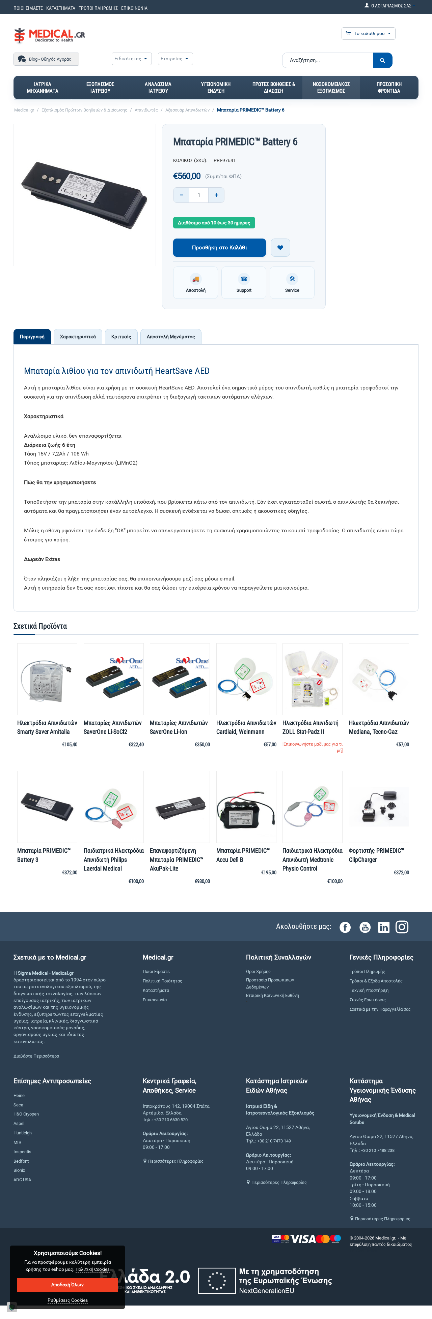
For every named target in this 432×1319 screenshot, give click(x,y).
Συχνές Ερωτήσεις (368, 999)
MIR (17, 1142)
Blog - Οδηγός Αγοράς (50, 59)
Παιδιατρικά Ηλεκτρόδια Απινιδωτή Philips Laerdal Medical (114, 859)
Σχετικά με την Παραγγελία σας (380, 1009)
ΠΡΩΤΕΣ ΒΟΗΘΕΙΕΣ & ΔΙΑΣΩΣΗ (273, 87)
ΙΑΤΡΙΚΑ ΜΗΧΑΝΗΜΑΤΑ (42, 87)
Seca (18, 1104)
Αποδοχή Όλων (67, 1284)
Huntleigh (23, 1132)
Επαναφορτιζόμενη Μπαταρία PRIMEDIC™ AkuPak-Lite (177, 859)
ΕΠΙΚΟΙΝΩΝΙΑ (134, 8)
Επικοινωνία (155, 999)
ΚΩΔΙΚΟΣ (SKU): (190, 160)
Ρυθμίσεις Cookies (68, 1300)
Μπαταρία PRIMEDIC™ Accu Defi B (243, 855)
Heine (19, 1095)
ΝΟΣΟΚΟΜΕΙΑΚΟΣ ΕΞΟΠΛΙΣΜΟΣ (331, 87)
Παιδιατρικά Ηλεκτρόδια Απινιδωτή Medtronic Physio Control (312, 859)
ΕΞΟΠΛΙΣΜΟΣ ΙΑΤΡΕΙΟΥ (100, 87)
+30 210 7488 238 (378, 1150)
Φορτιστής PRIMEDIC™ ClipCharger (376, 855)
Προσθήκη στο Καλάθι (219, 247)
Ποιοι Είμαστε (156, 971)
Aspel (19, 1123)
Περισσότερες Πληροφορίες (175, 1161)
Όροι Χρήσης (258, 971)
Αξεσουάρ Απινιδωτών (187, 110)
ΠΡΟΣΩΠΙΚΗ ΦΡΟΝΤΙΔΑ (389, 87)
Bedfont (21, 1161)
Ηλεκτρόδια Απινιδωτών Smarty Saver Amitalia (47, 727)
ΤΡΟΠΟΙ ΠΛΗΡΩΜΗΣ (98, 8)
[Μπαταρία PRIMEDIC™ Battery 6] (85, 195)
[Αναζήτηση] (383, 60)
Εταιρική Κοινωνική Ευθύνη (272, 995)
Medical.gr (24, 110)
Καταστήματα (156, 990)
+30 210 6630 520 (171, 1119)
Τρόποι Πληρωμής (367, 971)
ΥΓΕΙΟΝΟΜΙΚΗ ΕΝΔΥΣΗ (216, 87)
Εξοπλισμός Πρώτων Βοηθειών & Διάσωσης (84, 110)
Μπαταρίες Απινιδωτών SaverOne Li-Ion (179, 727)
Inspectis (22, 1151)
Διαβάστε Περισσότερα (36, 1056)
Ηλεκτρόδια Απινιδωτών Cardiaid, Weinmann (246, 727)
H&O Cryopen (26, 1114)
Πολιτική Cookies (93, 1269)
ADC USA (22, 1179)
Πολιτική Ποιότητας (162, 980)
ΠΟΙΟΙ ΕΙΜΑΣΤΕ (28, 8)
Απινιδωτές (146, 110)
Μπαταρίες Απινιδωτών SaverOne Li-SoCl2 (113, 727)
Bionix (19, 1170)
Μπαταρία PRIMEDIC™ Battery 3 (44, 855)
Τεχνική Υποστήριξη (369, 990)
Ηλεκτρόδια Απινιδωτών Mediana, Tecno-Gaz (379, 727)
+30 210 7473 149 (274, 1140)
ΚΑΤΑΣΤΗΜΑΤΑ (60, 8)
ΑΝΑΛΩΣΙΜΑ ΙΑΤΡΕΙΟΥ (158, 87)
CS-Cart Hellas (363, 1250)
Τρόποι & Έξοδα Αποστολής (376, 980)
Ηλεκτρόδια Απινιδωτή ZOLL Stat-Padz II (310, 727)
